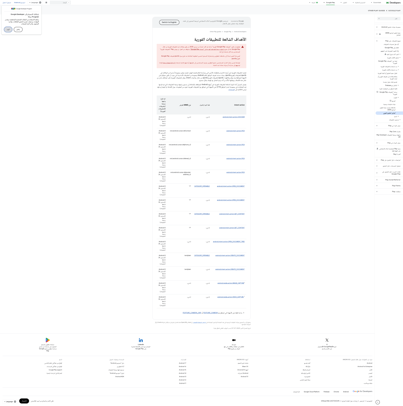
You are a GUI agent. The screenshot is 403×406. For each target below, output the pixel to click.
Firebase (326, 392)
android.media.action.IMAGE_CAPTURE (231, 283)
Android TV (244, 376)
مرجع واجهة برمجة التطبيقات (116, 370)
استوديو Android (19, 2)
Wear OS (245, 366)
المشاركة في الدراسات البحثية (54, 373)
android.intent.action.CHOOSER (234, 117)
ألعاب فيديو (307, 363)
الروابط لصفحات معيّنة (169, 63)
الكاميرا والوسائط (305, 373)
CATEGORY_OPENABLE (202, 186)
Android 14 (182, 373)
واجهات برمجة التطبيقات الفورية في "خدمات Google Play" (207, 49)
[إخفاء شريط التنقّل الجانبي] (378, 402)
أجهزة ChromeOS (242, 370)
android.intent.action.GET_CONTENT (232, 214)
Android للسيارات (243, 373)
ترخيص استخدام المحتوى (199, 322)
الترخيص (362, 401)
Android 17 (182, 363)
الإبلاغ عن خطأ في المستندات (54, 366)
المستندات (232, 90)
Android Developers (240, 32)
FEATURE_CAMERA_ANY (192, 313)
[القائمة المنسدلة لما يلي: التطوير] (340, 2)
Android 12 (182, 380)
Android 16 (182, 366)
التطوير (345, 2)
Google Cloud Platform (311, 392)
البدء (8, 29)
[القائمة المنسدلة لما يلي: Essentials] (371, 2)
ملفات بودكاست (368, 383)
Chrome (336, 392)
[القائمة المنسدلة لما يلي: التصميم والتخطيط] (352, 2)
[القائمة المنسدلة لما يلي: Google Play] (323, 2)
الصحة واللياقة (306, 370)
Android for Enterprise (365, 366)
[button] (390, 27)
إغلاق (18, 29)
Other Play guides (376, 11)
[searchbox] (388, 18)
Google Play (330, 2)
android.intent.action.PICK (235, 131)
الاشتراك (24, 401)
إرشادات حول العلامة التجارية (349, 401)
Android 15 (182, 370)
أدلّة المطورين (120, 366)
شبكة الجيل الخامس (305, 380)
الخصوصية (307, 376)
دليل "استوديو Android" (117, 363)
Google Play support (55, 370)
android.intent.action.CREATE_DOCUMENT (230, 255)
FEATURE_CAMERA (210, 313)
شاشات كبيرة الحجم (243, 363)
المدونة (313, 2)
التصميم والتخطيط (360, 2)
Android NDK (119, 376)
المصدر (370, 373)
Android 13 (182, 376)
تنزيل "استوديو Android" (117, 373)
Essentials (377, 2)
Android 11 (182, 383)
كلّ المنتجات (296, 392)
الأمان (370, 370)
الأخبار (370, 376)
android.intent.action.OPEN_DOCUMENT (231, 186)
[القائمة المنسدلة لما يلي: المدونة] (309, 2)
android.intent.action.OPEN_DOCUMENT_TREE (229, 242)
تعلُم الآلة (308, 366)
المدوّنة (370, 380)
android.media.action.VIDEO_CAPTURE (230, 297)
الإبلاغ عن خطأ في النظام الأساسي (53, 363)
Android (369, 363)
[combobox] (60, 2)
